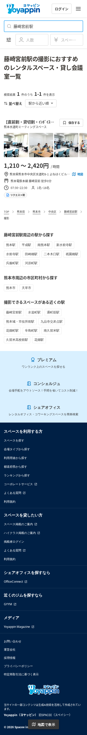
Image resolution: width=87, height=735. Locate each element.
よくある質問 (12, 493)
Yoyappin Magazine (17, 627)
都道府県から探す (15, 467)
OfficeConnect (13, 582)
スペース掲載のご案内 (18, 524)
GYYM (8, 604)
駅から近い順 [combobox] (39, 103)
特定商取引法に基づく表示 (21, 674)
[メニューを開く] (78, 9)
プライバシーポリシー (18, 666)
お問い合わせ (12, 641)
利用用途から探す (15, 458)
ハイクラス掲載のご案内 (20, 533)
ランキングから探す (17, 475)
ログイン (61, 8)
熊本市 (37, 211)
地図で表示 (46, 724)
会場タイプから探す (17, 449)
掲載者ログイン (14, 541)
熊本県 (21, 211)
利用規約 (9, 501)
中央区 (52, 211)
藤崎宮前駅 (70, 211)
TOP (6, 211)
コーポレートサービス (18, 484)
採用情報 (9, 658)
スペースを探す (14, 440)
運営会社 (9, 649)
